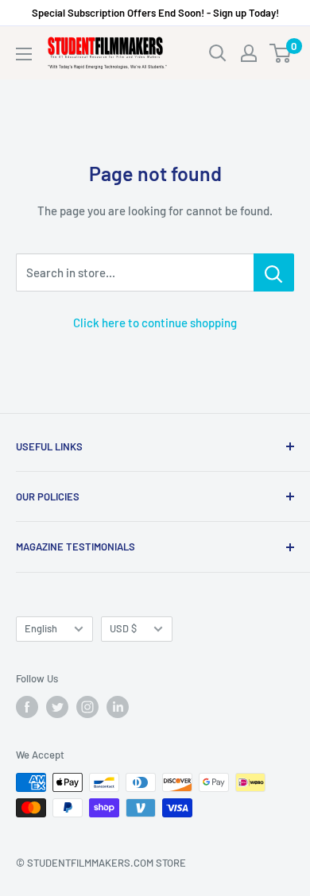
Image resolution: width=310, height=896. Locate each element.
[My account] (249, 53)
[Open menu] (24, 54)
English (41, 628)
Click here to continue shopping (155, 322)
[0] (281, 53)
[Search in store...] (274, 272)
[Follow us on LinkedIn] (118, 707)
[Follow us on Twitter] (57, 707)
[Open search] (218, 53)
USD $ (123, 628)
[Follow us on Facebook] (27, 707)
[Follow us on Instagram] (87, 707)
